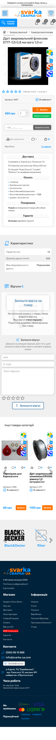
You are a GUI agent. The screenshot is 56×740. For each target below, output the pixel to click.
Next (51, 471)
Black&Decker (14, 545)
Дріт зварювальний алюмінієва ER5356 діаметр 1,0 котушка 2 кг (41, 477)
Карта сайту (8, 588)
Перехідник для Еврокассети (12, 475)
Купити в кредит (42, 116)
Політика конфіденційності (15, 584)
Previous (5, 471)
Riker (41, 545)
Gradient (46, 146)
